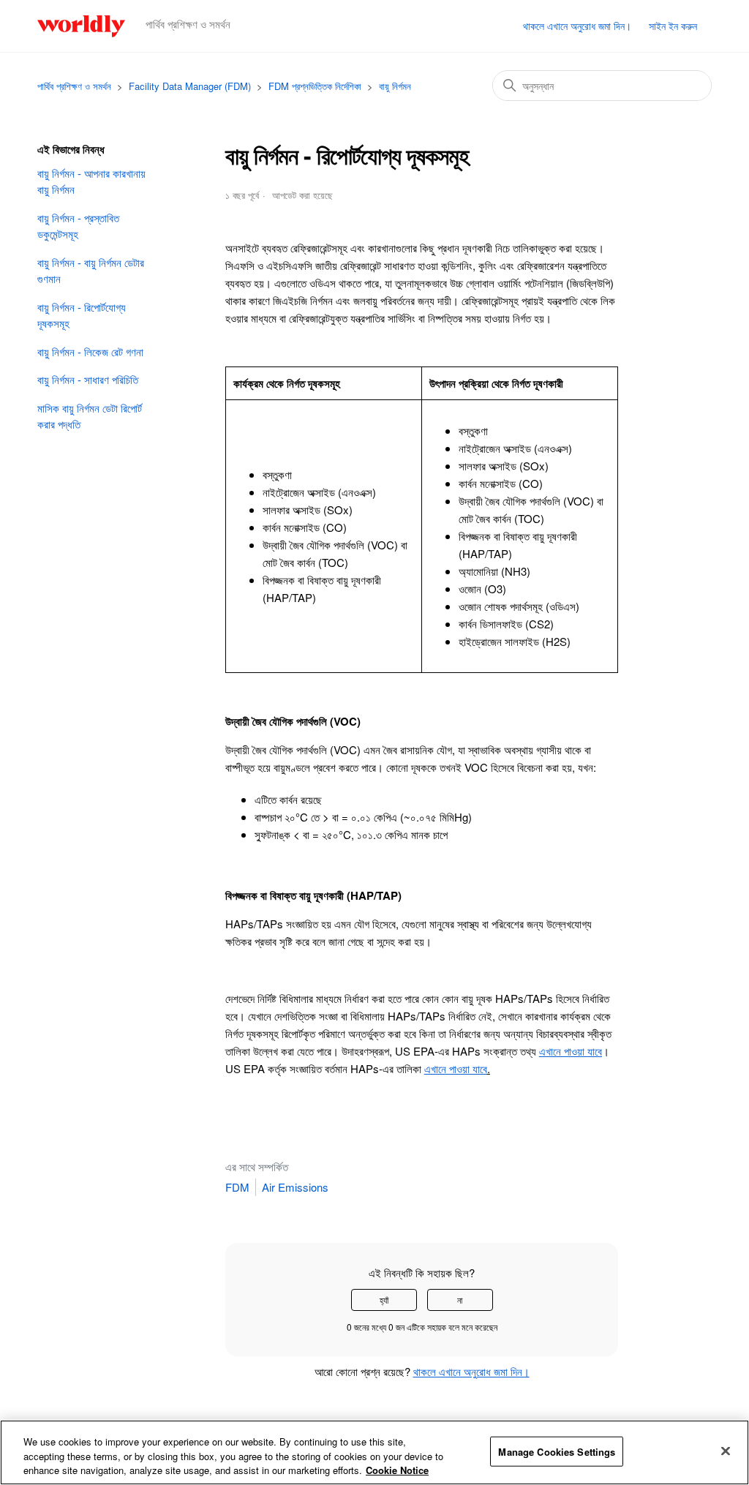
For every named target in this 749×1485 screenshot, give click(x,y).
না (459, 1299)
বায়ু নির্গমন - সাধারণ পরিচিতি (87, 379)
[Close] (726, 1451)
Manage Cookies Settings (556, 1451)
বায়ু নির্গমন (395, 86)
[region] (374, 1452)
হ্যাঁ (384, 1299)
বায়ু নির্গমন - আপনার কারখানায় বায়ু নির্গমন (91, 181)
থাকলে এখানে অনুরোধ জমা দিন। (577, 25)
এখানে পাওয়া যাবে (455, 1068)
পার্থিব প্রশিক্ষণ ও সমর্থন (74, 86)
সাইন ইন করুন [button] (673, 25)
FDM (237, 1187)
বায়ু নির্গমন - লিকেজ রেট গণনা (90, 351)
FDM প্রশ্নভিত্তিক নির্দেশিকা (314, 86)
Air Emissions (295, 1187)
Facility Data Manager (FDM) (190, 86)
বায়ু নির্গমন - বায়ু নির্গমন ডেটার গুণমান (90, 271)
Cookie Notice (397, 1470)
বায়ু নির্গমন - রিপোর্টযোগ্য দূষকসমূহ (81, 315)
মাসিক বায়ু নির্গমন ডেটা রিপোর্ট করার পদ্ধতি (89, 416)
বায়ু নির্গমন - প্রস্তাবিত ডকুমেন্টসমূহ (78, 226)
